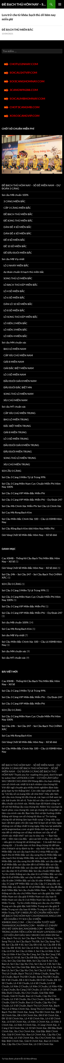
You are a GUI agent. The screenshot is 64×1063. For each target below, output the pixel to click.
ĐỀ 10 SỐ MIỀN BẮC (15, 246)
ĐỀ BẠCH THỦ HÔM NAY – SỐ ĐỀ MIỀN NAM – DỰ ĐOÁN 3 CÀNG (24, 4)
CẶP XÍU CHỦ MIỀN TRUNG (19, 413)
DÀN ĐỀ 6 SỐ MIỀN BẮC (17, 233)
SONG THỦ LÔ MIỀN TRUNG (20, 457)
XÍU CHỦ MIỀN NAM (15, 400)
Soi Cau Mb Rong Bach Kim (17, 512)
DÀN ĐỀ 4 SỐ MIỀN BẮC (17, 226)
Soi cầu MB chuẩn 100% (15, 194)
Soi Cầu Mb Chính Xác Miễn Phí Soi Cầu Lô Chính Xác (31, 506)
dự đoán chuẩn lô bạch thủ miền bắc (24, 271)
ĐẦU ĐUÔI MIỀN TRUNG (18, 451)
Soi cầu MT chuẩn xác (14, 406)
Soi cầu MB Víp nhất (13, 259)
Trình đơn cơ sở (59, 4)
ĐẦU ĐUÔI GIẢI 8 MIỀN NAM (20, 380)
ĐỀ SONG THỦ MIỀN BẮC (18, 220)
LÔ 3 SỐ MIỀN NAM (15, 374)
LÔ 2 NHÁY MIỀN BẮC (16, 265)
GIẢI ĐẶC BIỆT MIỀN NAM (19, 368)
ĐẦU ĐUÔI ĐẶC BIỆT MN (18, 387)
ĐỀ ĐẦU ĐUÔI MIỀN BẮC (18, 252)
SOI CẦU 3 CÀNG (11, 470)
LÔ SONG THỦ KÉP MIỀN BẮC (21, 316)
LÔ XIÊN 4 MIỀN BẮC (15, 336)
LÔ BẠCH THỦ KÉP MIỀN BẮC (21, 284)
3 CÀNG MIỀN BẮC (14, 201)
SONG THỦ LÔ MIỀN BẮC (18, 278)
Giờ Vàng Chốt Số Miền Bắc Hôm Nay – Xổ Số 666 (29, 534)
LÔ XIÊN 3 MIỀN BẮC (15, 329)
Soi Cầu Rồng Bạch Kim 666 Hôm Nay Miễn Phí (28, 528)
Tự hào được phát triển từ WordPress (19, 1058)
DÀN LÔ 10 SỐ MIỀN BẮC (18, 303)
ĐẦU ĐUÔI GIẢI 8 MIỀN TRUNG (21, 445)
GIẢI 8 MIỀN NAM (14, 361)
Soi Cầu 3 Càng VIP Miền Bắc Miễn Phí (23, 493)
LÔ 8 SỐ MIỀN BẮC (14, 310)
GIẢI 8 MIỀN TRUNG (15, 432)
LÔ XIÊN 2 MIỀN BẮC (15, 323)
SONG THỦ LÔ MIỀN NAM (18, 393)
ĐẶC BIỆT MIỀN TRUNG (17, 425)
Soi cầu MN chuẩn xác (14, 342)
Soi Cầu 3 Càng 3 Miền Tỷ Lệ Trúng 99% (24, 477)
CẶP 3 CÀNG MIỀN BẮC (17, 207)
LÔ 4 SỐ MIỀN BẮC (14, 291)
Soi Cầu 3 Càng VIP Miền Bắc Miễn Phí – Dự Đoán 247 (32, 499)
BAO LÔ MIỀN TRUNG (16, 419)
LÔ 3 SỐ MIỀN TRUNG (16, 438)
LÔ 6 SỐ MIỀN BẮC (14, 297)
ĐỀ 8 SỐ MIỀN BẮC (14, 239)
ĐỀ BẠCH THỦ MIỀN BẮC (17, 29)
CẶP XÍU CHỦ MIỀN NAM (18, 355)
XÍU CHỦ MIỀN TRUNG (17, 464)
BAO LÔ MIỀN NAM (15, 348)
